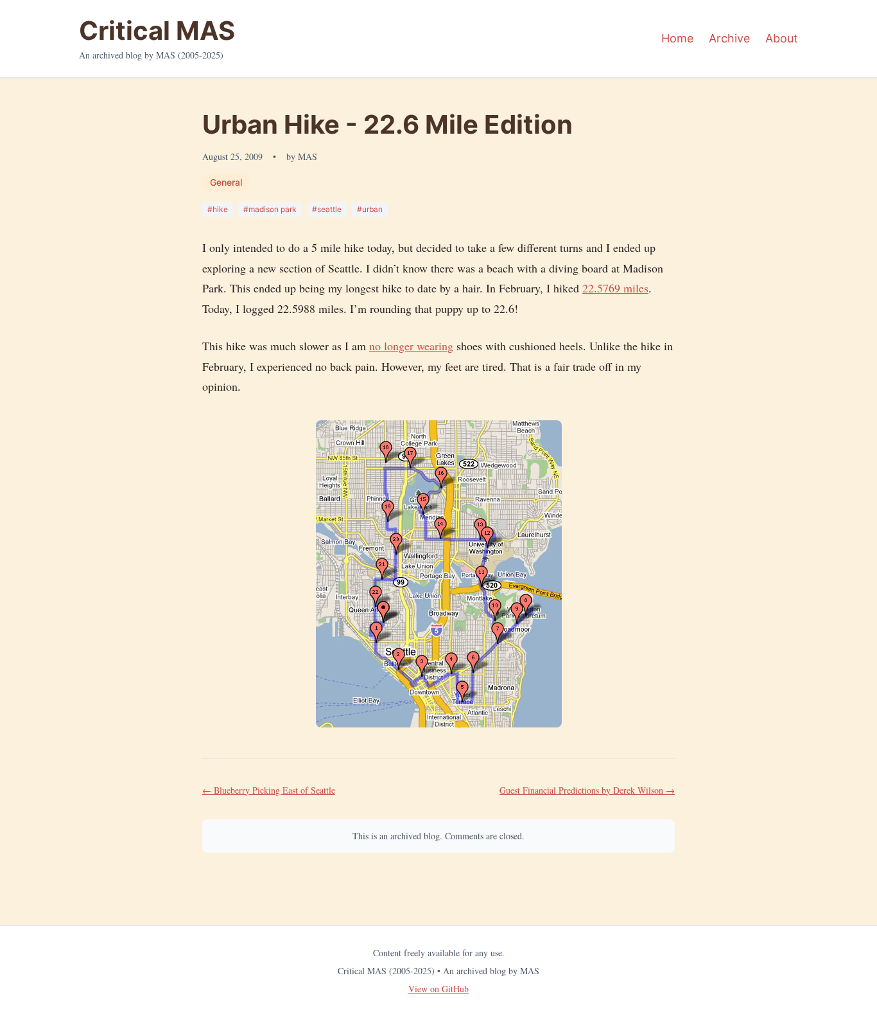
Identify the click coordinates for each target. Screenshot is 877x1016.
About (781, 38)
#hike (217, 209)
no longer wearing (411, 345)
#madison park (270, 209)
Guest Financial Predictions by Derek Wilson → (587, 790)
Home (677, 38)
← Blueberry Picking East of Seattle (268, 790)
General (226, 182)
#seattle (327, 209)
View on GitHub (438, 989)
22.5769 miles (615, 288)
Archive (729, 38)
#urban (370, 209)
